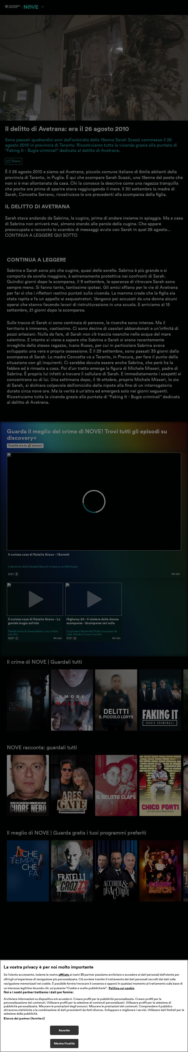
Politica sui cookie (121, 988)
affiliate (64, 974)
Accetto (64, 1030)
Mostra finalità (64, 1043)
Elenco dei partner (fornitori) (24, 1018)
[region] (94, 1006)
